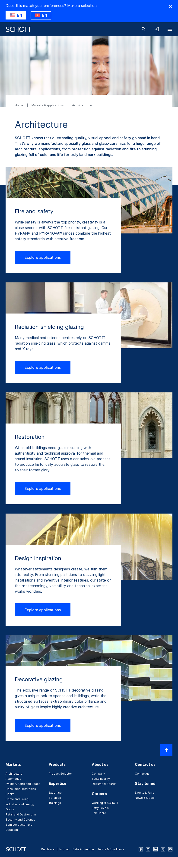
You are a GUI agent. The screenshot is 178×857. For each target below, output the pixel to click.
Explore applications (43, 257)
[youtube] (170, 849)
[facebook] (141, 849)
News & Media (145, 797)
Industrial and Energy (20, 804)
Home (19, 105)
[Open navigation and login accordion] (156, 29)
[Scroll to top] (166, 750)
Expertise (55, 792)
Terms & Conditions (111, 849)
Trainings (55, 803)
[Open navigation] (169, 29)
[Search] (143, 29)
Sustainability (101, 778)
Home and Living (17, 799)
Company (98, 773)
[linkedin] (155, 849)
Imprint (64, 849)
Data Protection (83, 849)
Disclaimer (48, 849)
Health (10, 794)
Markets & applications (48, 105)
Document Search (104, 784)
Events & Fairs (144, 792)
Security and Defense (20, 819)
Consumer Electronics (21, 789)
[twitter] (163, 849)
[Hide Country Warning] (170, 6)
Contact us (142, 773)
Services (55, 797)
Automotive (13, 778)
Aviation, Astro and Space (23, 784)
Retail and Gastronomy (21, 814)
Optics (10, 809)
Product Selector (60, 773)
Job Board (99, 813)
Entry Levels (100, 808)
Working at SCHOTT (105, 803)
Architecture (14, 773)
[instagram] (148, 849)
